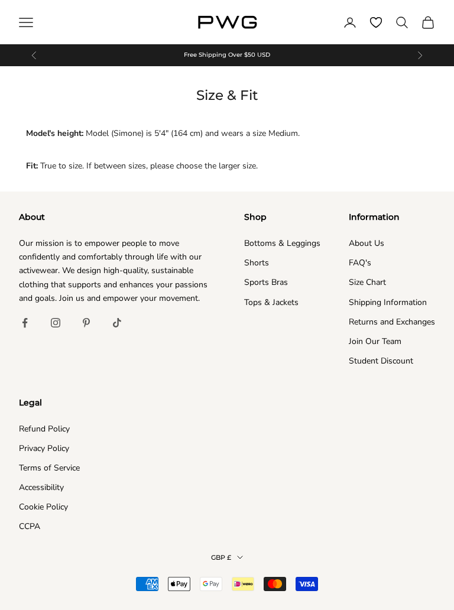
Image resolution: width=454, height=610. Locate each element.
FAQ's (360, 262)
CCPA (29, 526)
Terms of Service (49, 467)
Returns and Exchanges (392, 321)
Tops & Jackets (271, 302)
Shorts (256, 262)
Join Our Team (375, 341)
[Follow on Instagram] (55, 323)
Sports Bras (266, 282)
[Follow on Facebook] (25, 323)
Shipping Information (388, 302)
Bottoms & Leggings (282, 243)
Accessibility (41, 487)
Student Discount (381, 360)
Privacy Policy (44, 448)
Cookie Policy (43, 506)
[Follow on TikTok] (117, 323)
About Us (366, 243)
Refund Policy (44, 428)
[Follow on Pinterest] (86, 323)
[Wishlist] (376, 22)
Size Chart (367, 282)
